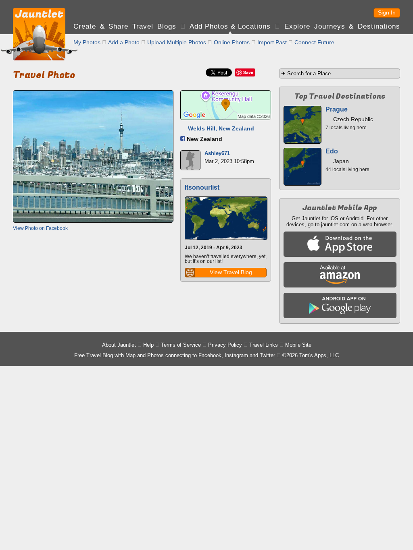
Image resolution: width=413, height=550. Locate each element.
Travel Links (263, 345)
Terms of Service (181, 345)
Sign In (387, 12)
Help (148, 345)
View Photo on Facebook (40, 228)
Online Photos (232, 42)
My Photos (86, 42)
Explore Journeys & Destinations (342, 26)
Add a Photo (124, 42)
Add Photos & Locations (230, 26)
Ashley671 (217, 153)
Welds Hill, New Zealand (221, 128)
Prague (336, 109)
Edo (331, 151)
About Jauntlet (119, 345)
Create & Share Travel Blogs (124, 26)
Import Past (272, 42)
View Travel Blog (231, 272)
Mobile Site (298, 345)
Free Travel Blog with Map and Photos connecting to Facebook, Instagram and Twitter (174, 355)
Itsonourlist (202, 187)
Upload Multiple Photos (176, 42)
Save (248, 72)
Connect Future (314, 42)
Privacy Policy (225, 345)
